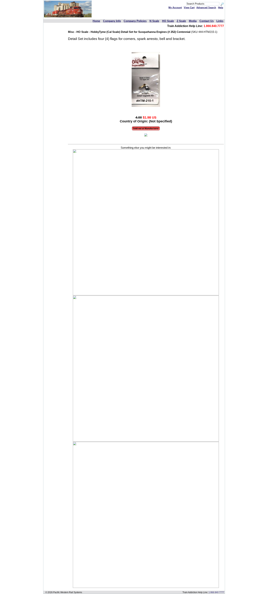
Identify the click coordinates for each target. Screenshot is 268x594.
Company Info (112, 21)
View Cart (189, 7)
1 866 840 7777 (216, 592)
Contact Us (206, 21)
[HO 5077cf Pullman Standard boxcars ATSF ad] (146, 586)
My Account (175, 7)
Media (193, 21)
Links (219, 21)
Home (96, 21)
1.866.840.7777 (214, 26)
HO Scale (168, 21)
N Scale (154, 21)
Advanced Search (206, 7)
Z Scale (181, 21)
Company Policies (135, 21)
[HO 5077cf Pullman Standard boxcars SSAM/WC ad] (146, 440)
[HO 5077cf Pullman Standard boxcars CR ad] (146, 294)
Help (220, 7)
